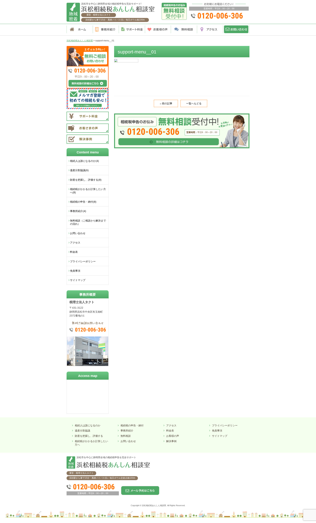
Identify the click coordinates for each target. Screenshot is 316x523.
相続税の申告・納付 (132, 425)
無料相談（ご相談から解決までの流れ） (88, 222)
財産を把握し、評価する (89, 435)
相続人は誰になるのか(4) (84, 160)
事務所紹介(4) (78, 211)
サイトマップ (77, 280)
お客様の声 (172, 435)
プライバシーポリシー (83, 261)
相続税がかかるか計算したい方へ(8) (88, 191)
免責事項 (75, 270)
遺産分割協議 (82, 430)
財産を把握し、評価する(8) (85, 179)
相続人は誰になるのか (87, 425)
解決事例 (171, 441)
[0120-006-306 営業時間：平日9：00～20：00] (181, 114)
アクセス (75, 242)
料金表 (74, 251)
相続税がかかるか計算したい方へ (91, 443)
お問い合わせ (77, 233)
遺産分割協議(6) (79, 170)
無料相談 (126, 435)
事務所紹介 (127, 430)
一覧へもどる (194, 103)
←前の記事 (165, 103)
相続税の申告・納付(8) (83, 201)
